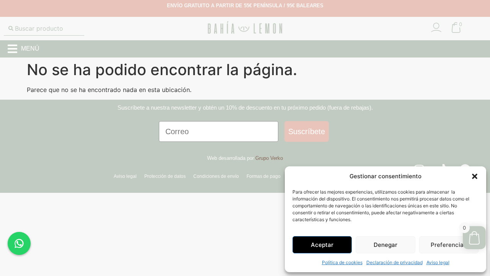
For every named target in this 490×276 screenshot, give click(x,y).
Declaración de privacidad (394, 262)
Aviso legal (437, 262)
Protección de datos (165, 176)
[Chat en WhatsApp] (19, 243)
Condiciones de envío (216, 176)
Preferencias (449, 244)
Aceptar (322, 244)
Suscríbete (306, 131)
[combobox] (44, 28)
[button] (475, 176)
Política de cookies (342, 262)
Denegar (385, 244)
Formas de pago (264, 176)
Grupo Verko (269, 158)
